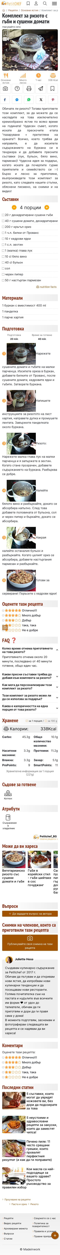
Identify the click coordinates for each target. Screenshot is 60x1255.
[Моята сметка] (36, 3)
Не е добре (29, 630)
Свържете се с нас (45, 1218)
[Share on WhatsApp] (29, 100)
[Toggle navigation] (54, 3)
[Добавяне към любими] (52, 88)
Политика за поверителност (41, 1224)
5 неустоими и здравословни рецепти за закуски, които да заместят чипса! (42, 1125)
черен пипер (14, 274)
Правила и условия (45, 1231)
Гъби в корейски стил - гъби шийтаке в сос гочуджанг (39, 878)
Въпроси (9, 1233)
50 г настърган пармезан (23, 280)
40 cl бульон (14, 262)
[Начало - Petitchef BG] (3, 10)
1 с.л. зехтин (14, 244)
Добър (26, 620)
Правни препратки (44, 1236)
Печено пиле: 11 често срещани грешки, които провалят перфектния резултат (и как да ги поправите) (27, 1151)
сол (7, 268)
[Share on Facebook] (5, 100)
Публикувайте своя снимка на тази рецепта (30, 945)
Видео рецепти (12, 1223)
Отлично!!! (29, 610)
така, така (28, 625)
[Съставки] (5, 627)
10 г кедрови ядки (18, 238)
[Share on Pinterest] (53, 100)
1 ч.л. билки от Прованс (22, 232)
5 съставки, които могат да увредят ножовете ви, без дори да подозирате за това (42, 1101)
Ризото (34, 1204)
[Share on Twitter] (41, 100)
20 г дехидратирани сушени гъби (29, 215)
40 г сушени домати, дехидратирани (31, 221)
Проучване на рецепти (18, 1199)
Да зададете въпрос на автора (32, 913)
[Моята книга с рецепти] (28, 3)
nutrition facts (48, 286)
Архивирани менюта (16, 1228)
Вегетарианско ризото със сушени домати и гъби (13, 876)
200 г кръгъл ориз (18, 227)
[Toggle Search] (45, 3)
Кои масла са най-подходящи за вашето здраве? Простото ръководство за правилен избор (28, 1178)
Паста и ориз (19, 1204)
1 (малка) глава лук (18, 250)
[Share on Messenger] (17, 100)
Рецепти (8, 1218)
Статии (8, 1238)
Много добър (31, 615)
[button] (6, 50)
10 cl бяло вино (16, 256)
